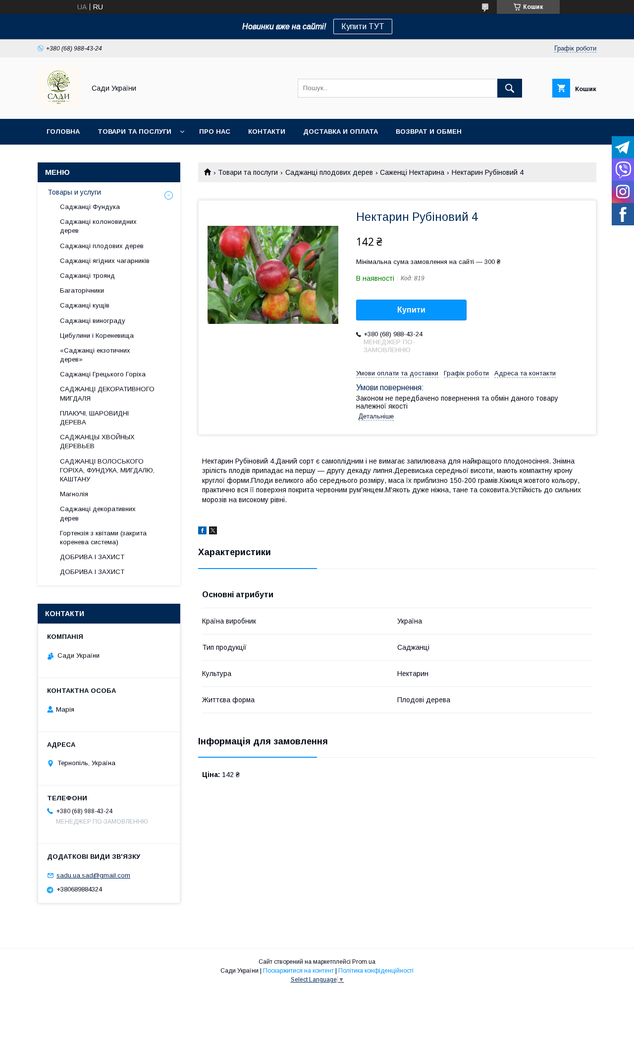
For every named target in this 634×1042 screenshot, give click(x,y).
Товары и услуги (74, 192)
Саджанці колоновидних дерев (98, 226)
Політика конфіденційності (376, 970)
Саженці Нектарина (412, 172)
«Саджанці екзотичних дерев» (95, 355)
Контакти (266, 131)
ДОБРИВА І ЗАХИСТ (92, 557)
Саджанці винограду (92, 320)
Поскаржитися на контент (298, 970)
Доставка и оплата (340, 131)
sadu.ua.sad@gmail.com (93, 875)
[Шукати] (509, 88)
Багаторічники (82, 290)
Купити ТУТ (362, 26)
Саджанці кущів (84, 305)
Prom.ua (363, 961)
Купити (411, 310)
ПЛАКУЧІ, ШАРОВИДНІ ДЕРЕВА (94, 418)
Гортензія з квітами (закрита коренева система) (103, 537)
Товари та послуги (134, 131)
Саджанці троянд (87, 275)
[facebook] (202, 532)
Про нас (214, 131)
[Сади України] (59, 106)
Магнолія (74, 494)
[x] (213, 532)
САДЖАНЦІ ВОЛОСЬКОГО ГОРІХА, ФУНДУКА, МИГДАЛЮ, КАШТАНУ (107, 470)
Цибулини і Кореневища (97, 335)
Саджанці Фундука (90, 206)
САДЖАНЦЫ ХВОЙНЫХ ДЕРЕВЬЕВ (97, 441)
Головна (63, 131)
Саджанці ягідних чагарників (105, 260)
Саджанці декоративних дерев (98, 513)
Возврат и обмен (429, 131)
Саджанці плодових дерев (329, 172)
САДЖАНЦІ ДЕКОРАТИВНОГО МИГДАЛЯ (107, 393)
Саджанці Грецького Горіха (103, 374)
